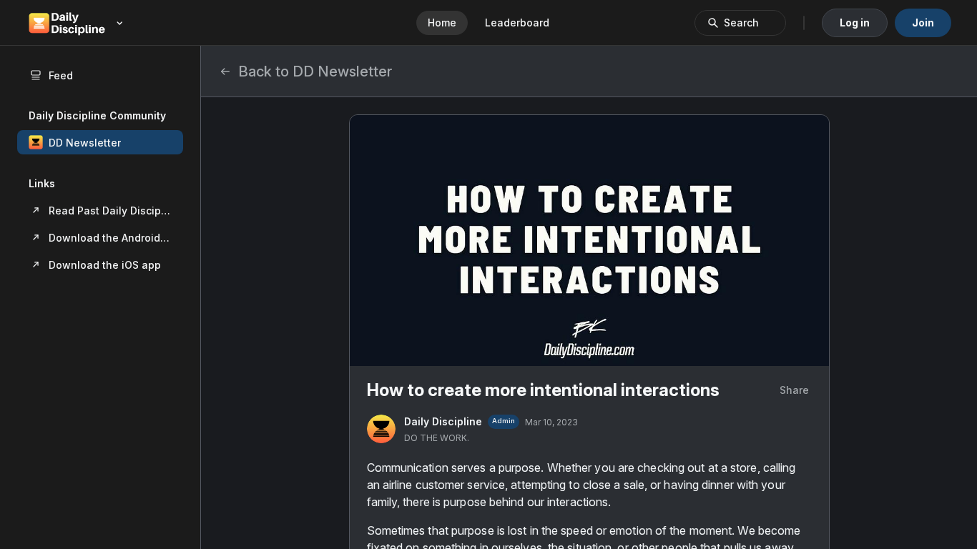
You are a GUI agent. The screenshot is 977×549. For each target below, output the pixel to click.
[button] (100, 142)
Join (923, 22)
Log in (855, 22)
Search (741, 22)
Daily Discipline (443, 421)
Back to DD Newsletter (315, 71)
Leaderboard (517, 22)
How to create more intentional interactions (543, 390)
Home (442, 22)
